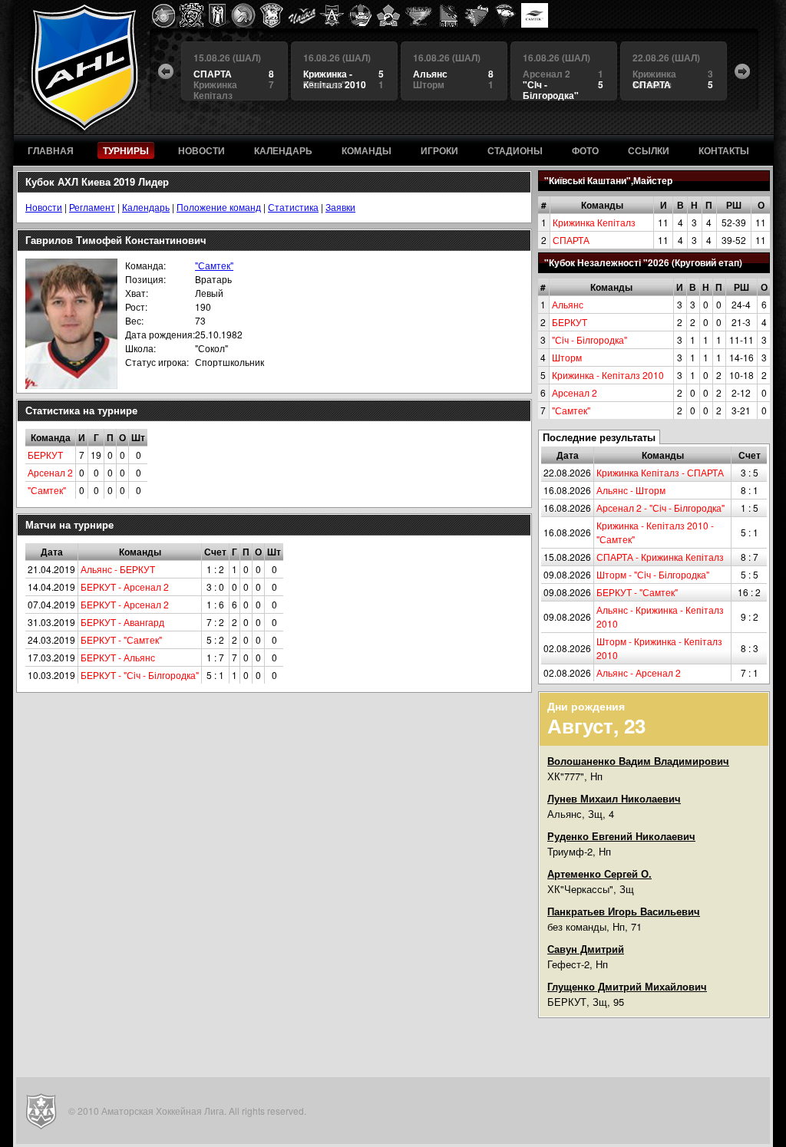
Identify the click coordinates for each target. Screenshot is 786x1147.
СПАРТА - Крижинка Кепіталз (660, 556)
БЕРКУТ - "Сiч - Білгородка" (140, 674)
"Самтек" (571, 410)
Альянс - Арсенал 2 (638, 672)
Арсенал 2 (574, 392)
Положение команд (219, 206)
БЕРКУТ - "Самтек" (637, 591)
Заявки (340, 206)
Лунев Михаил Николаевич (614, 798)
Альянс (567, 304)
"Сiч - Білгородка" (589, 339)
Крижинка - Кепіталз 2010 (608, 374)
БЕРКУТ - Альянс (118, 657)
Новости (43, 206)
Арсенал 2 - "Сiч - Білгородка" (660, 507)
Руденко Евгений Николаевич (621, 836)
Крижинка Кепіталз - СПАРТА (660, 472)
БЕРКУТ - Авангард (122, 621)
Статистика (293, 206)
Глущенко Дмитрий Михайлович (627, 986)
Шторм (567, 357)
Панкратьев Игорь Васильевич (623, 911)
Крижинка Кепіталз (594, 222)
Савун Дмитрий (585, 948)
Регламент (92, 206)
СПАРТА (571, 239)
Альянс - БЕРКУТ (118, 568)
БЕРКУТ (569, 321)
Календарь (146, 206)
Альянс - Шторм (630, 489)
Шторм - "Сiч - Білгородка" (652, 574)
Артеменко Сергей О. (599, 873)
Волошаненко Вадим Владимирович (638, 760)
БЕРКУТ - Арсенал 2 (125, 586)
